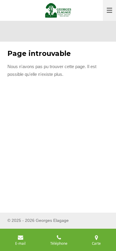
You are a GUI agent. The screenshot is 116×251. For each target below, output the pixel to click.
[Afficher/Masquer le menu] (109, 10)
